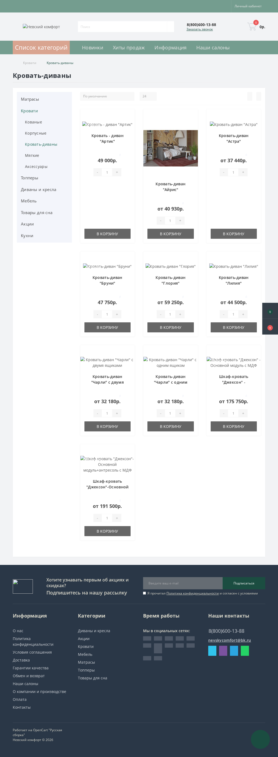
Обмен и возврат (29, 675)
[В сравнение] (129, 125)
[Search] (170, 26)
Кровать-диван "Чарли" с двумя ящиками (107, 382)
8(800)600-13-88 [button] (226, 631)
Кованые (33, 122)
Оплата (20, 699)
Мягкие (32, 155)
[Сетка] (258, 96)
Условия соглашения (32, 652)
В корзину (107, 233)
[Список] (249, 96)
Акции (27, 224)
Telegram (234, 651)
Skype (212, 651)
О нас (18, 630)
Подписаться (243, 583)
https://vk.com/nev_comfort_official (158, 648)
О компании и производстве (39, 691)
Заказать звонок (200, 29)
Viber (223, 651)
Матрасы (30, 99)
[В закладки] (129, 117)
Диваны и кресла (38, 189)
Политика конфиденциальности (192, 593)
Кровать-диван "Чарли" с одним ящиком (171, 382)
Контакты (22, 707)
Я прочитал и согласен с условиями (202, 593)
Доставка (21, 660)
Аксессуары (36, 166)
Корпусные (36, 133)
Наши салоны (25, 683)
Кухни (27, 235)
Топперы (29, 177)
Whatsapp (245, 651)
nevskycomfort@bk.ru (229, 640)
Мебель (29, 200)
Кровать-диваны (41, 144)
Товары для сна (36, 212)
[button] (270, 327)
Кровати (29, 63)
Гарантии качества (31, 667)
